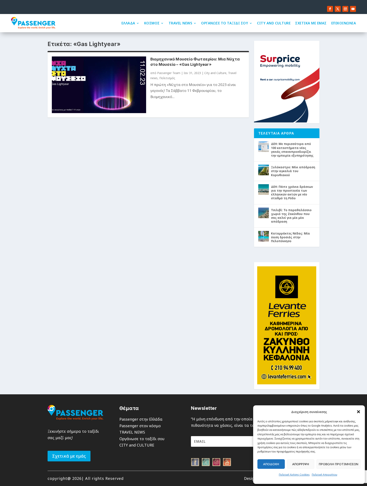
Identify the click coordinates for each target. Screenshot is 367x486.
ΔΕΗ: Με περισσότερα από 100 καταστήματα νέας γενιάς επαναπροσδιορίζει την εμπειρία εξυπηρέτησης (292, 149)
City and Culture (215, 73)
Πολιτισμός (167, 78)
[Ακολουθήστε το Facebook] (330, 9)
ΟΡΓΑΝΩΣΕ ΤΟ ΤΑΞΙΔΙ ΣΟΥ (224, 23)
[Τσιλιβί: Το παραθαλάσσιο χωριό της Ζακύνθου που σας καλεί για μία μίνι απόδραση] (263, 213)
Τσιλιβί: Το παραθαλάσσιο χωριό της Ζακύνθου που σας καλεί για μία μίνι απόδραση (291, 216)
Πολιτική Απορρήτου (324, 474)
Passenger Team (168, 73)
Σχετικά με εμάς (69, 456)
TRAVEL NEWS (180, 23)
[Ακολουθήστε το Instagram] (345, 9)
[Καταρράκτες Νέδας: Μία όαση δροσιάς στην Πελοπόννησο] (263, 236)
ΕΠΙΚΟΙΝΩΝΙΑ (343, 23)
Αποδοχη (271, 464)
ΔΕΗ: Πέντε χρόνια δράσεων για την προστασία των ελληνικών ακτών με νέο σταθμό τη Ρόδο (292, 192)
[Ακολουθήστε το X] (338, 9)
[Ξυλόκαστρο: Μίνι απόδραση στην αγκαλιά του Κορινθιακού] (263, 170)
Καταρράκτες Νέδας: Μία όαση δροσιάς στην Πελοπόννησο (290, 237)
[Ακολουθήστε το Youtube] (353, 9)
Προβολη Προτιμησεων (338, 464)
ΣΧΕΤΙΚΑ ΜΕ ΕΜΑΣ (311, 23)
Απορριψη (300, 464)
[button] (358, 412)
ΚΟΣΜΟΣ (152, 23)
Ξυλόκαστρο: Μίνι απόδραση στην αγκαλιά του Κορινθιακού (293, 171)
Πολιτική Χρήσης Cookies (294, 474)
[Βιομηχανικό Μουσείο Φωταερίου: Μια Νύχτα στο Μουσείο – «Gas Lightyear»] (99, 84)
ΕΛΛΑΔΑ (128, 23)
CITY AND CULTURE (274, 23)
